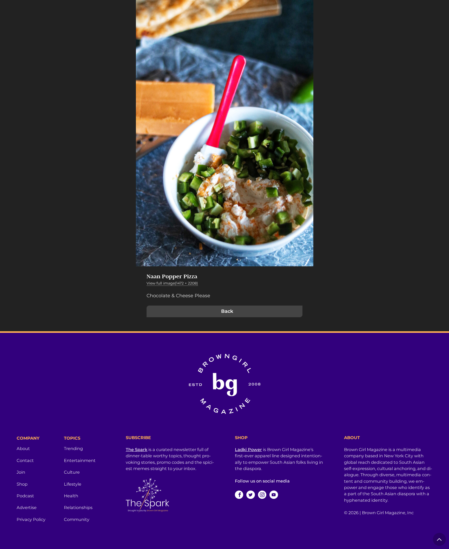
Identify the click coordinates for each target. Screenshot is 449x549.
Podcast (25, 495)
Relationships (78, 507)
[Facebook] (239, 495)
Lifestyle (72, 484)
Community (76, 519)
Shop (22, 484)
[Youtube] (273, 495)
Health (71, 495)
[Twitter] (250, 495)
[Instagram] (262, 495)
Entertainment (80, 460)
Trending (73, 448)
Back (227, 311)
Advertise (27, 507)
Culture (72, 472)
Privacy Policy (31, 519)
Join (21, 472)
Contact (25, 460)
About (23, 448)
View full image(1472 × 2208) (172, 283)
